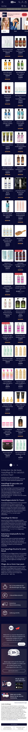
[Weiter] (17, 465)
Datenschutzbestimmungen (20, 702)
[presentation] (1, 23)
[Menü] (2, 2)
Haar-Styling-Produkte (13, 529)
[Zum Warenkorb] (25, 2)
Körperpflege (9, 513)
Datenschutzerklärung (13, 719)
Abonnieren (21, 644)
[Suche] (19, 2)
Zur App (24, 14)
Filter (25, 6)
